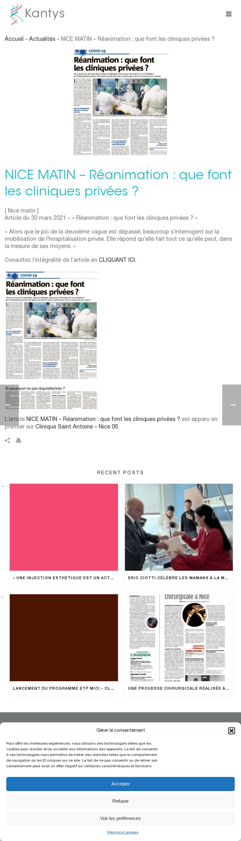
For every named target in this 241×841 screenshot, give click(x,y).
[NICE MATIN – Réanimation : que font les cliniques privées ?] (120, 102)
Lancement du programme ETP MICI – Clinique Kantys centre (65, 689)
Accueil (14, 39)
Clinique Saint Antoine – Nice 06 (76, 427)
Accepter (120, 783)
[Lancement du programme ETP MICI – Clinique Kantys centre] (64, 637)
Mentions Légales (122, 832)
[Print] (21, 441)
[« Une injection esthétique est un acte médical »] (64, 527)
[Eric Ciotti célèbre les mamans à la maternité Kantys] (179, 527)
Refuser (120, 801)
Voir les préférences (120, 818)
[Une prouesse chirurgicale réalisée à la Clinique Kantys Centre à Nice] (179, 637)
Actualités (43, 39)
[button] (231, 731)
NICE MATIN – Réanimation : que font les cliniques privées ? (103, 420)
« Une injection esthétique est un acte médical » (65, 578)
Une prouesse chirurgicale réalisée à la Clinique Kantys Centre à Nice (180, 689)
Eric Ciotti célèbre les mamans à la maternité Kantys (180, 578)
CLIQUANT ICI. (117, 260)
